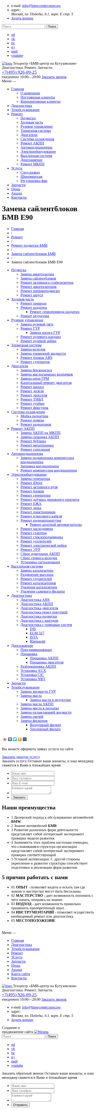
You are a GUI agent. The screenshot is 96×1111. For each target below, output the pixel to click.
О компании (30, 93)
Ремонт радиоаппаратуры (41, 520)
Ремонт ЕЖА (31, 504)
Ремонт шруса (32, 295)
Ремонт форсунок (34, 408)
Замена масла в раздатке (40, 708)
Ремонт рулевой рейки (38, 341)
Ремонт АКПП (32, 143)
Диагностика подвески (39, 616)
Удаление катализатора (39, 587)
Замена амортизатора (37, 274)
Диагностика (21, 106)
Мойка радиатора (34, 416)
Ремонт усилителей (36, 541)
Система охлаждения (37, 139)
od (13, 35)
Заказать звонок (54, 77)
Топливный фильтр (45, 729)
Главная (17, 89)
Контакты (19, 197)
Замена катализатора (37, 570)
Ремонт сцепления (35, 449)
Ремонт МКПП (33, 164)
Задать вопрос (22, 18)
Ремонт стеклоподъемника (42, 537)
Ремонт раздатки (34, 308)
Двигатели (29, 135)
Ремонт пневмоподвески (40, 291)
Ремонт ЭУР (30, 550)
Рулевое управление (37, 126)
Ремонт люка (31, 508)
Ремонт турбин (33, 403)
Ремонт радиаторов (36, 424)
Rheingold (37, 641)
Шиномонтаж (31, 177)
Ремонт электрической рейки (44, 545)
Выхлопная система (36, 156)
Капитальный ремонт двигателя (46, 383)
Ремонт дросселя (34, 395)
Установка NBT (33, 679)
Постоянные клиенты (38, 97)
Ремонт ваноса (32, 387)
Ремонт (17, 114)
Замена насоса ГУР (45, 333)
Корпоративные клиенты (41, 101)
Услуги (16, 168)
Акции (16, 193)
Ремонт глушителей (36, 579)
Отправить (20, 1105)
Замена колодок (33, 349)
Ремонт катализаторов (38, 583)
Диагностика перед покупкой (44, 612)
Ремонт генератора (36, 495)
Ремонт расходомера (37, 529)
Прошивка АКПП (44, 658)
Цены (15, 189)
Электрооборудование (38, 151)
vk (13, 39)
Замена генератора (35, 479)
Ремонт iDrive (31, 483)
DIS (33, 629)
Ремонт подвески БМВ (29, 245)
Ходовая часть (32, 122)
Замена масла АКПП (37, 704)
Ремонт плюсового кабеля (41, 516)
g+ (13, 47)
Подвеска (28, 118)
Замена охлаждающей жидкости (46, 712)
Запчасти (18, 185)
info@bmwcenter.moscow (41, 6)
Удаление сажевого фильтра (43, 591)
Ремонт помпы (32, 420)
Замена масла (31, 696)
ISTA (34, 637)
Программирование (36, 650)
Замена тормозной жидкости (43, 353)
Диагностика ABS (35, 600)
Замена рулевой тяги (37, 324)
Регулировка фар (34, 181)
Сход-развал (30, 172)
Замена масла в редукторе (50, 700)
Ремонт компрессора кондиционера (49, 470)
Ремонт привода (33, 303)
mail (14, 51)
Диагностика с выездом (39, 621)
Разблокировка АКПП (38, 666)
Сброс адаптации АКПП (40, 554)
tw (13, 43)
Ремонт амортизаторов (39, 287)
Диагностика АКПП (37, 604)
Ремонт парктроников (38, 512)
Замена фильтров (34, 721)
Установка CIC (32, 675)
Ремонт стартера (34, 533)
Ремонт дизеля (32, 391)
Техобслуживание (25, 110)
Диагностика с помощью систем (46, 625)
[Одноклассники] (19, 739)
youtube (17, 55)
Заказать (19, 797)
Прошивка (29, 654)
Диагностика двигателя (39, 608)
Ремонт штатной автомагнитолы (56, 525)
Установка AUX (33, 671)
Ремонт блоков (32, 491)
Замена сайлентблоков (38, 278)
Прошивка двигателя (46, 662)
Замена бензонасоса (36, 370)
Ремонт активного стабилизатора (47, 282)
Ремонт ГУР (30, 328)
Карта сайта (20, 974)
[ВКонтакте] (10, 739)
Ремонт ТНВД (32, 399)
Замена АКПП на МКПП (41, 433)
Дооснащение (31, 160)
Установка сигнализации (40, 562)
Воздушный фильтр (45, 725)
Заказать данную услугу (21, 757)
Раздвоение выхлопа (37, 575)
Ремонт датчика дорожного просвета (50, 499)
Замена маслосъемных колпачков (47, 374)
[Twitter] (15, 739)
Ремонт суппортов (35, 362)
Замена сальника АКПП (40, 437)
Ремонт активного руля (39, 487)
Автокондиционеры (36, 147)
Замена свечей (32, 716)
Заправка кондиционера (40, 466)
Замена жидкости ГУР (38, 691)
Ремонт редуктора (35, 316)
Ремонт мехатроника (37, 445)
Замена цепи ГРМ (35, 378)
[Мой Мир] (24, 739)
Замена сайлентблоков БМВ (33, 254)
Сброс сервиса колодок (39, 558)
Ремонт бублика (33, 441)
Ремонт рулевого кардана (41, 337)
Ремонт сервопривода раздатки (54, 312)
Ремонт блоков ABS (36, 358)
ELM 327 (37, 633)
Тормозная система (36, 131)
